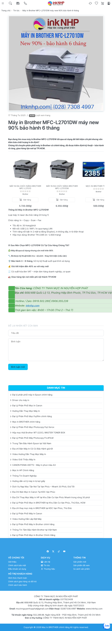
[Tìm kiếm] (10, 3)
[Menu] (3, 3)
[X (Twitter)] (53, 551)
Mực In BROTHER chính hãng (56, 627)
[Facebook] (48, 551)
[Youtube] (64, 551)
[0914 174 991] (25, 3)
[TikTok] (59, 551)
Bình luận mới (18, 367)
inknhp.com (32, 305)
